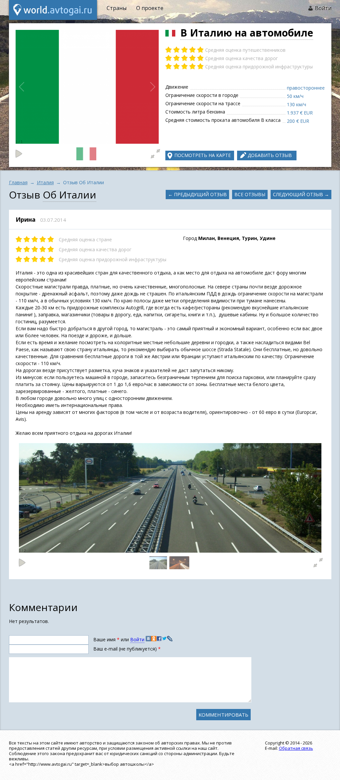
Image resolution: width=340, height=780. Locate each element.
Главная (18, 182)
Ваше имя (106, 639)
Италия (45, 182)
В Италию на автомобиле (246, 32)
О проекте (149, 8)
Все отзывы (249, 194)
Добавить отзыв (270, 155)
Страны (117, 8)
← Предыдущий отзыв (197, 194)
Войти (323, 8)
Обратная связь (296, 748)
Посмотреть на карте (202, 155)
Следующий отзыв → (301, 194)
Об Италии (69, 194)
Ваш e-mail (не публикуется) (127, 649)
